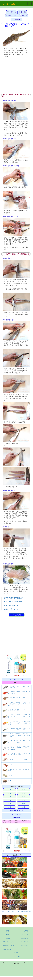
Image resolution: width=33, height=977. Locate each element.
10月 (23, 803)
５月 (9, 796)
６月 (23, 796)
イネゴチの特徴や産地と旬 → (15, 598)
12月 (23, 807)
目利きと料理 (22, 12)
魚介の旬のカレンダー (16, 810)
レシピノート (24, 942)
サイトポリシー (16, 952)
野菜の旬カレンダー (8, 942)
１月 (9, 789)
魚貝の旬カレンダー (8, 949)
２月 (23, 789)
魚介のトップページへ (16, 679)
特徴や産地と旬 (11, 12)
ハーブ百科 (25, 931)
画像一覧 (24, 15)
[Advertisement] (16, 74)
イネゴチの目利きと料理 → (14, 601)
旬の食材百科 (8, 4)
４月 (23, 793)
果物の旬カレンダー (8, 945)
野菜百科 (8, 931)
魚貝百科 (8, 938)
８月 (23, 800)
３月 (9, 793)
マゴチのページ (16, 19)
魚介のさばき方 (16, 814)
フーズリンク (16, 956)
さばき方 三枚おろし (12, 15)
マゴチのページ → (11, 609)
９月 (9, 803)
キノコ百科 (25, 934)
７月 (9, 800)
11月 (9, 807)
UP (1, 959)
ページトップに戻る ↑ (16, 615)
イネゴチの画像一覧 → (13, 605)
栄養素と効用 (16, 817)
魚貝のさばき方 (25, 938)
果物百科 (8, 934)
